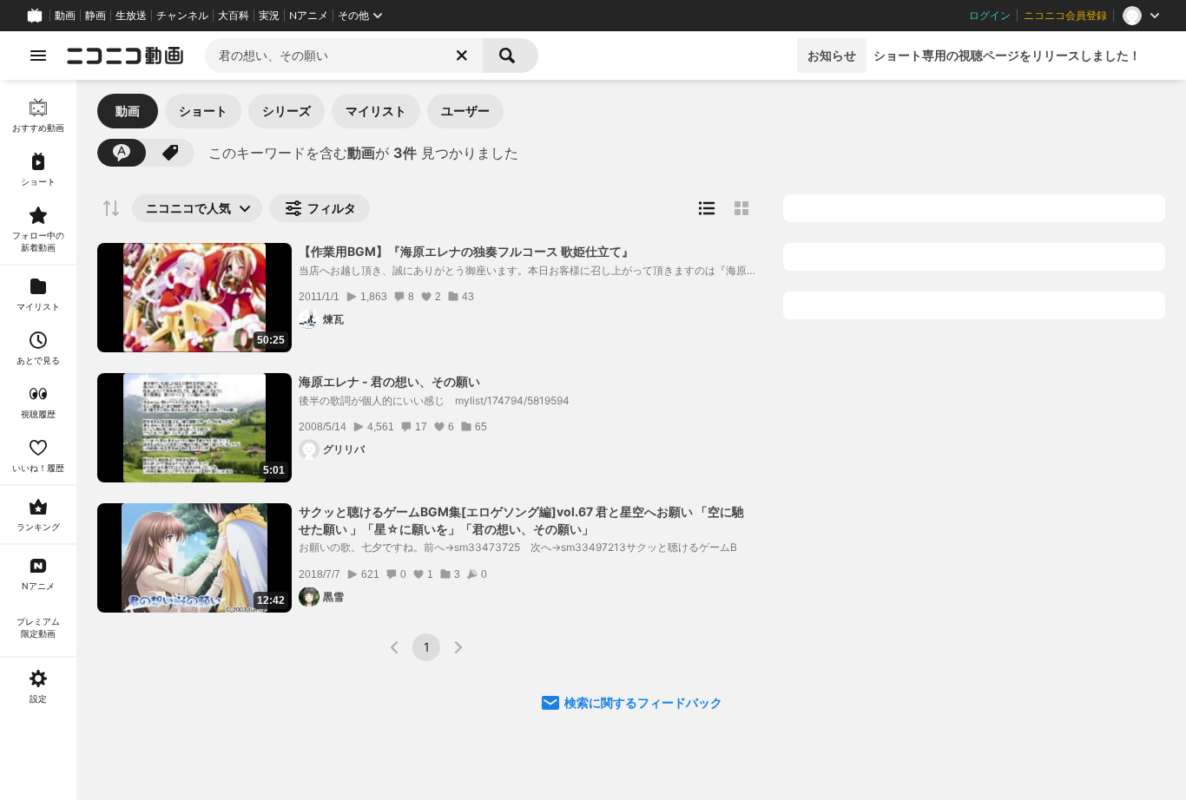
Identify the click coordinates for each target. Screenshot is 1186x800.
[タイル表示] (741, 208)
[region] (38, 440)
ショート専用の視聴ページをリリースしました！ (1007, 55)
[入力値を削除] (462, 55)
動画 (65, 15)
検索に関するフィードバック (643, 702)
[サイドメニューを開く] (38, 55)
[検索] (510, 55)
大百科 (233, 15)
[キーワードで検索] (121, 153)
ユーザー (465, 110)
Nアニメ (308, 15)
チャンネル (182, 15)
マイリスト (376, 110)
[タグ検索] (170, 153)
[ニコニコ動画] (125, 55)
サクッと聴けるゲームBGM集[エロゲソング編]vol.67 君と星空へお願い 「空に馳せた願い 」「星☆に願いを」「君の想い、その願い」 (521, 520)
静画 (95, 15)
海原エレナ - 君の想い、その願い (389, 381)
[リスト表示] (707, 208)
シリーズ (286, 110)
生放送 (131, 15)
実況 (269, 15)
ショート (203, 110)
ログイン (990, 15)
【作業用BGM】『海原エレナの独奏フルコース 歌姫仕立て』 (466, 251)
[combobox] (344, 55)
